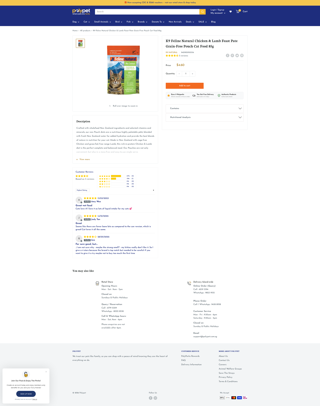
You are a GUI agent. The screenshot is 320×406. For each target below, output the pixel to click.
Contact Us (224, 360)
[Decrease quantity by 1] (179, 73)
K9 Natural (172, 52)
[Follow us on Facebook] (150, 398)
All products (85, 31)
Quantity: (170, 74)
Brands (141, 22)
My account (217, 13)
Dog (74, 22)
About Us (223, 356)
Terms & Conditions (228, 381)
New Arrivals (175, 22)
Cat (85, 22)
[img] (90, 198)
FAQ (183, 360)
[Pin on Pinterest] (232, 55)
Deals (188, 22)
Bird (117, 22)
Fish (129, 22)
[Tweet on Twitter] (237, 55)
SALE (201, 22)
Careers (222, 365)
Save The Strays (226, 373)
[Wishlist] (231, 12)
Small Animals (101, 22)
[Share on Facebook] (227, 55)
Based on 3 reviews (85, 179)
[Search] (202, 12)
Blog (213, 22)
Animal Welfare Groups (230, 369)
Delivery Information (191, 365)
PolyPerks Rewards (190, 356)
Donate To (157, 22)
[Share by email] (242, 55)
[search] (147, 12)
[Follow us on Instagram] (155, 398)
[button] (172, 56)
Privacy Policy (225, 377)
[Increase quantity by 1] (192, 73)
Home (75, 31)
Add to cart (184, 86)
